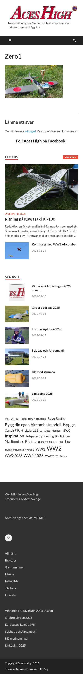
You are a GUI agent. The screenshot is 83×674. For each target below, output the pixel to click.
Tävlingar (11, 588)
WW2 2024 (51, 456)
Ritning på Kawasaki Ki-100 (30, 218)
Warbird (29, 449)
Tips (67, 441)
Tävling (8, 449)
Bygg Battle (56, 418)
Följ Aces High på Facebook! (41, 140)
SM (55, 442)
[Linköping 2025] (17, 394)
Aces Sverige (32, 499)
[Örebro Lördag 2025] (17, 308)
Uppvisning (18, 449)
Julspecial (32, 436)
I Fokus (21, 214)
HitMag (43, 669)
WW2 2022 (13, 456)
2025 (14, 418)
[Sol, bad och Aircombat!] (17, 351)
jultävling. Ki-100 (53, 436)
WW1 (40, 449)
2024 (7, 419)
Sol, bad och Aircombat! (48, 350)
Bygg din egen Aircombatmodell (33, 424)
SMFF (41, 518)
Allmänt (10, 553)
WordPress (26, 669)
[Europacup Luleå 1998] (17, 329)
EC (41, 430)
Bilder (31, 418)
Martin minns (14, 441)
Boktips (41, 418)
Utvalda (10, 595)
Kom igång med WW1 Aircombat (54, 244)
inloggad (30, 131)
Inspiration (14, 435)
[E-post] (8, 537)
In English (11, 581)
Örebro (63, 456)
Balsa (23, 418)
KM (68, 436)
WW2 (54, 448)
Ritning (30, 441)
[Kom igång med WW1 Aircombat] (17, 244)
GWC (66, 430)
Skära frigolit (45, 441)
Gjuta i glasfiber (52, 430)
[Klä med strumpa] (17, 372)
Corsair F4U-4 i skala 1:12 (21, 430)
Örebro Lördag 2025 (46, 307)
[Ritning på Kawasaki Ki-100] (41, 166)
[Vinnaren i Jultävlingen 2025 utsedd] (17, 286)
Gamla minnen (14, 567)
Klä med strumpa (43, 372)
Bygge (69, 424)
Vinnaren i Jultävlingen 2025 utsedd (29, 610)
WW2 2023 (34, 455)
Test (60, 441)
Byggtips (10, 214)
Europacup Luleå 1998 (47, 329)
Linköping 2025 (42, 393)
